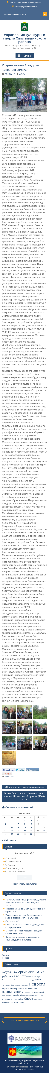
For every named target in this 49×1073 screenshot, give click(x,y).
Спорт (28, 998)
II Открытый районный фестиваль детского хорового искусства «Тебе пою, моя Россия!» (25, 902)
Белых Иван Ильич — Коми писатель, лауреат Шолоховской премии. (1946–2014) (24, 796)
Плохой (11, 865)
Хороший (12, 858)
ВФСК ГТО (20, 976)
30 (31, 834)
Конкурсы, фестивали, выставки (15, 985)
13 (12, 827)
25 (44, 831)
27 (12, 834)
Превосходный (14, 861)
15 (25, 827)
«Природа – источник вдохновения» (24, 787)
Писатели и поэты (12, 991)
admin (22, 74)
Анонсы (5, 955)
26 (5, 834)
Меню (27, 55)
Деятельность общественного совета (17, 980)
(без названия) (12, 921)
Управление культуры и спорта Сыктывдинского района (24, 38)
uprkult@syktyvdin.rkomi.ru (26, 7)
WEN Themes (28, 1069)
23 (31, 831)
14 (18, 827)
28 (18, 834)
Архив (22, 972)
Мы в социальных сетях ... (15, 14)
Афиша (33, 971)
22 (25, 831)
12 (5, 827)
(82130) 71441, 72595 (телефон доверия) (26, 2)
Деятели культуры (34, 977)
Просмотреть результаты (25, 884)
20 (12, 831)
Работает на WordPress (17, 1066)
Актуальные (10, 972)
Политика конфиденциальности (24, 1020)
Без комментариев (16, 871)
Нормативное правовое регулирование (20, 988)
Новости (9, 776)
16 (31, 827)
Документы (37, 980)
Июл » (13, 840)
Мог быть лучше (15, 868)
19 (5, 831)
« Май (5, 840)
